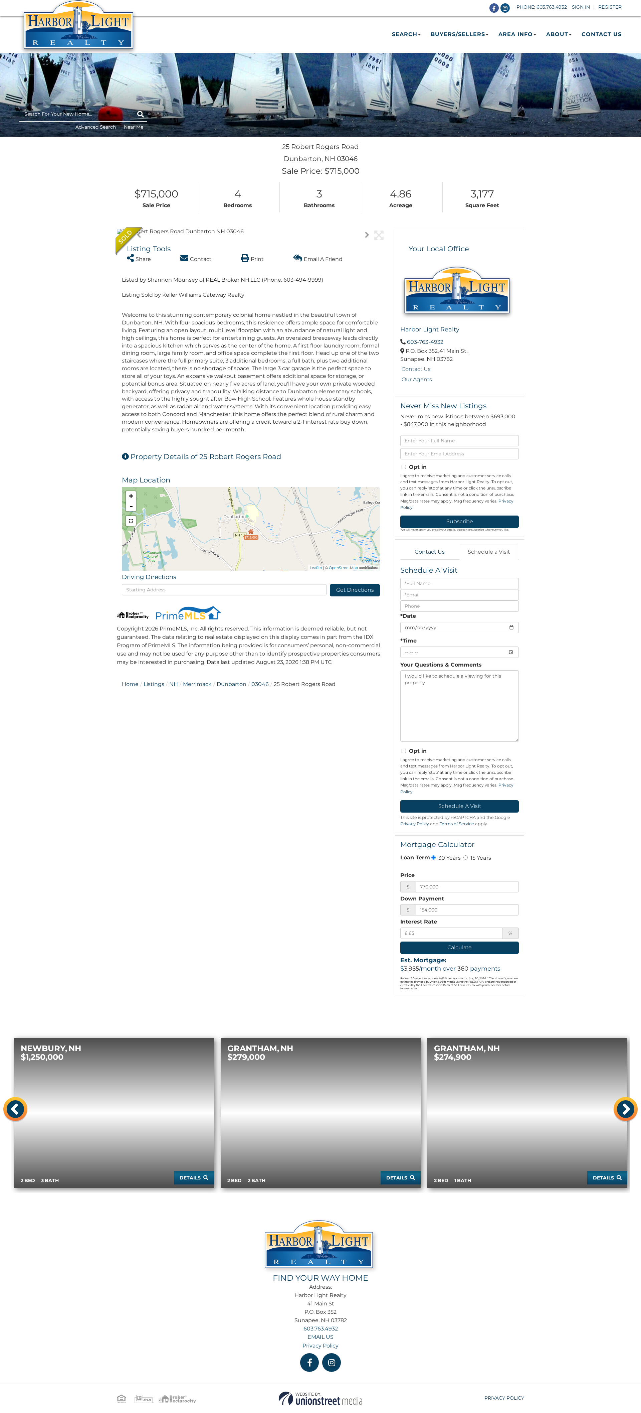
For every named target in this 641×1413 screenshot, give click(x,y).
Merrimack (197, 684)
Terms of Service (457, 823)
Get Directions (355, 590)
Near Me (133, 127)
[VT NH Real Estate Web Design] (320, 1398)
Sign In (581, 7)
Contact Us (416, 369)
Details (190, 1178)
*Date (408, 616)
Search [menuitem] (404, 34)
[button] (140, 114)
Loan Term (415, 857)
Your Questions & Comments (441, 665)
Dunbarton (231, 684)
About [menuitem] (557, 34)
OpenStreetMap (343, 567)
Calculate (459, 947)
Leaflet (316, 567)
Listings (154, 684)
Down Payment (422, 898)
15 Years (480, 857)
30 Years (449, 857)
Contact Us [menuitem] (602, 34)
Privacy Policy (414, 823)
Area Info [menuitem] (515, 34)
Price (407, 875)
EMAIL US (320, 1337)
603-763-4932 (425, 342)
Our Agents (417, 379)
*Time (408, 641)
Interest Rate (418, 922)
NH (173, 684)
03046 (260, 684)
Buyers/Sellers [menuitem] (458, 34)
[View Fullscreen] (131, 521)
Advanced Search (95, 127)
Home (130, 684)
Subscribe (459, 521)
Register (610, 7)
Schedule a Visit (489, 552)
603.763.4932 (552, 7)
